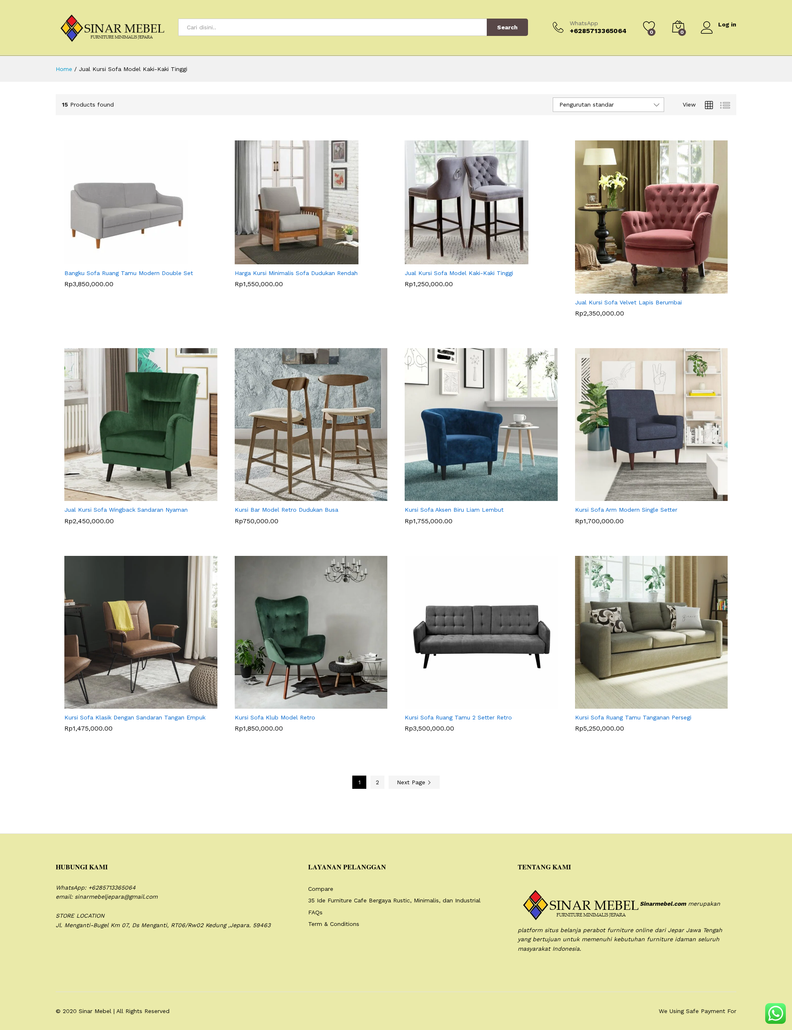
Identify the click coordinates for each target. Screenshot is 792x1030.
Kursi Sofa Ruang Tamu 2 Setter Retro (458, 717)
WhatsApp (584, 23)
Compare (320, 888)
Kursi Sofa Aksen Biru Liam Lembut (454, 509)
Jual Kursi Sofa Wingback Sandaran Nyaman (126, 509)
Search (507, 27)
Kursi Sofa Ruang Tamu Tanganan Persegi (633, 717)
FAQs (315, 912)
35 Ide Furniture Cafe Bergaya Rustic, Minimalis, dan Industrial (394, 900)
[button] (120, 259)
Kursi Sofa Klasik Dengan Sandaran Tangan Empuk (134, 717)
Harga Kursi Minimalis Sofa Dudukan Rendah (296, 273)
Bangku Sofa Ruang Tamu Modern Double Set (128, 273)
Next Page (412, 782)
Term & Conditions (333, 924)
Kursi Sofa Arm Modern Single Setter (626, 509)
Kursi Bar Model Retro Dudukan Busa (286, 509)
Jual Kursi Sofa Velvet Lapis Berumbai (628, 302)
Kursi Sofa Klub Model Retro (275, 717)
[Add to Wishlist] (158, 259)
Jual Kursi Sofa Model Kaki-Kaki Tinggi (459, 273)
